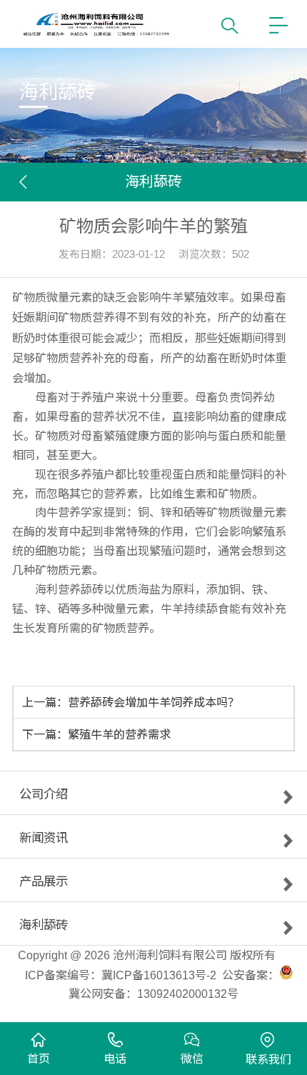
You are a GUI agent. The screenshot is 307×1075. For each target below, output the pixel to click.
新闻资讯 (43, 840)
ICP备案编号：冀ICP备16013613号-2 (120, 975)
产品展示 (43, 884)
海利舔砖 (43, 928)
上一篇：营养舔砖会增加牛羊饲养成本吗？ (130, 702)
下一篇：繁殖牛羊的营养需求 (96, 734)
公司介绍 (43, 797)
